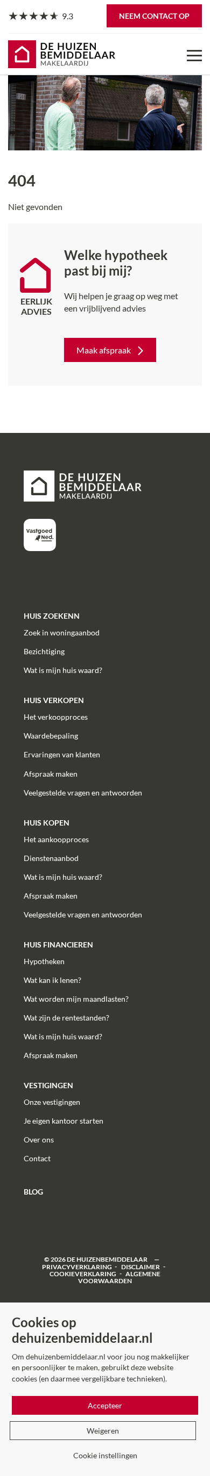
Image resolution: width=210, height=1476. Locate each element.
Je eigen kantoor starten (63, 1120)
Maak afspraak (103, 350)
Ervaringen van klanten (62, 754)
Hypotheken (44, 961)
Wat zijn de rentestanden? (66, 1017)
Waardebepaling (51, 735)
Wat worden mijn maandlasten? (76, 998)
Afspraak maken (51, 773)
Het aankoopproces (56, 839)
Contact (37, 1158)
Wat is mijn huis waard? (63, 670)
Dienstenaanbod (51, 858)
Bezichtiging (44, 651)
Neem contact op (154, 15)
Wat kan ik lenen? (52, 980)
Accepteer (105, 1405)
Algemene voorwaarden (119, 1277)
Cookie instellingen (105, 1455)
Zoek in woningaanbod (62, 632)
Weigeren (103, 1430)
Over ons (39, 1139)
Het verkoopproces (56, 716)
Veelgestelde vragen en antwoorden (83, 792)
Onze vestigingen (52, 1101)
